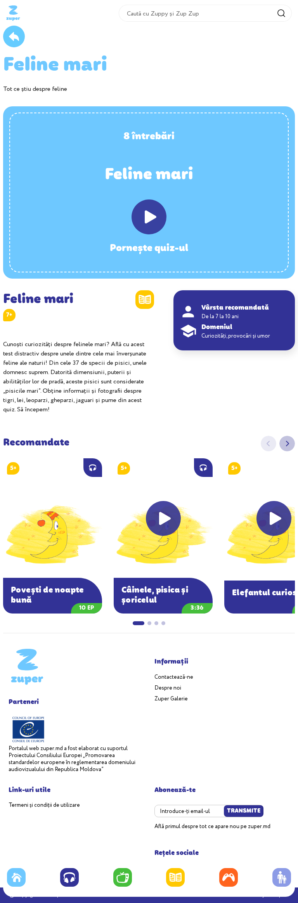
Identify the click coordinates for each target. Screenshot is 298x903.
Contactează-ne (173, 677)
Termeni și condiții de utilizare (44, 805)
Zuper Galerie (171, 699)
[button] (287, 443)
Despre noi (167, 688)
